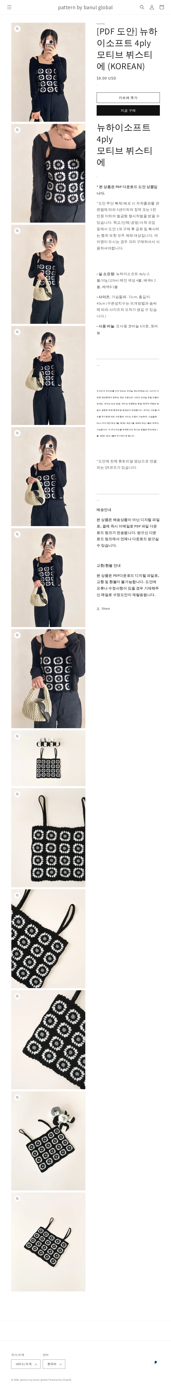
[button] (9, 7)
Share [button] (106, 608)
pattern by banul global (34, 1379)
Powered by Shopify (60, 1379)
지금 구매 (128, 110)
